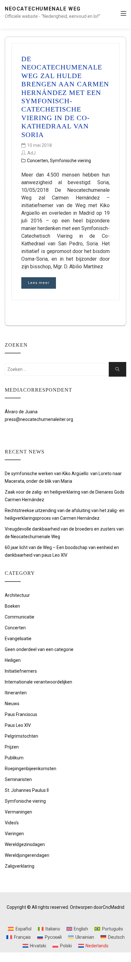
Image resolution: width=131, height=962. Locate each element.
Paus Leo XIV (18, 725)
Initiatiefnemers (21, 671)
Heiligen (13, 660)
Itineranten (16, 692)
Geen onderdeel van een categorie (39, 649)
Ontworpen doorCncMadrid (97, 907)
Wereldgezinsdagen (25, 844)
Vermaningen (18, 811)
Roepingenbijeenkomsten (30, 768)
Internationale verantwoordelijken (38, 681)
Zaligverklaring (19, 866)
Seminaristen (18, 779)
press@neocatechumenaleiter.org (39, 419)
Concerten (37, 160)
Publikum (14, 757)
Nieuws (12, 703)
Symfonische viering (70, 160)
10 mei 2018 (39, 145)
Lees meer (38, 283)
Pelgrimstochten (21, 736)
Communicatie (19, 616)
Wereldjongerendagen (27, 855)
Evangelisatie (18, 638)
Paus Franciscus (21, 714)
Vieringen (14, 833)
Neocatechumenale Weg (43, 9)
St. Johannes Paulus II (27, 790)
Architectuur (17, 595)
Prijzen (12, 746)
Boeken (12, 606)
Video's (12, 822)
